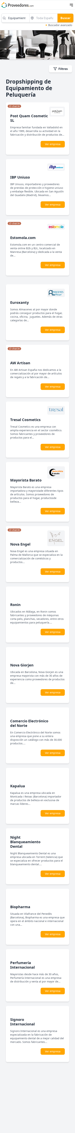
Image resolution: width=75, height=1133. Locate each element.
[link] (14, 106)
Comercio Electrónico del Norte (29, 723)
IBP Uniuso (20, 177)
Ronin (15, 604)
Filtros (63, 69)
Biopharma (20, 906)
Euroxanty (19, 302)
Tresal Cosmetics (25, 419)
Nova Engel (20, 544)
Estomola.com (23, 237)
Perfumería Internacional (22, 965)
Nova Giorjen (21, 665)
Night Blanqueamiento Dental (25, 842)
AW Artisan (20, 362)
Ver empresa (52, 144)
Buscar (65, 18)
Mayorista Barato (26, 480)
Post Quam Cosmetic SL (29, 118)
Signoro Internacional (22, 1022)
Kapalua (17, 785)
